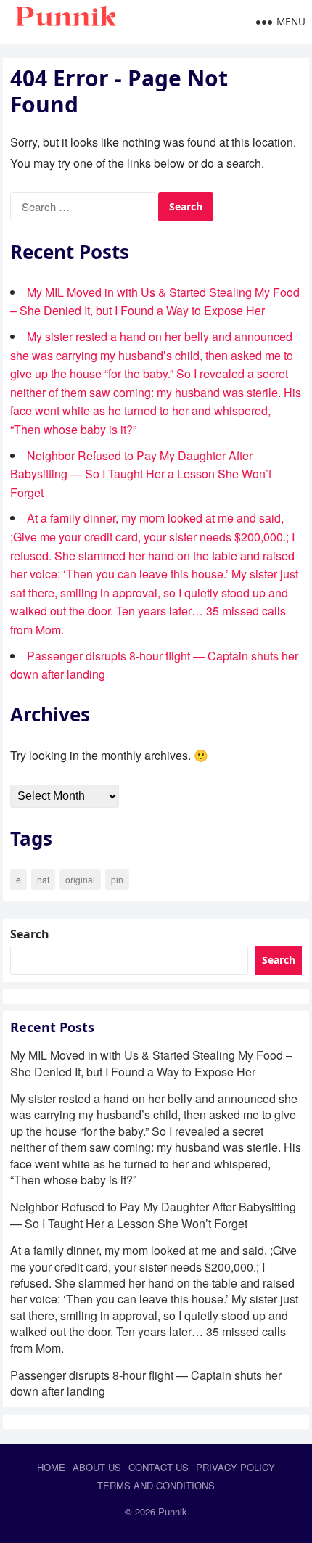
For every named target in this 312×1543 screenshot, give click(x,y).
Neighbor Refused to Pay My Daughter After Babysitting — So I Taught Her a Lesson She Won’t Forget (140, 474)
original (80, 879)
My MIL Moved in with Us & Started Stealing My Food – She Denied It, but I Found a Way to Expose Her (151, 1063)
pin (117, 879)
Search (29, 934)
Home (51, 1467)
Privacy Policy (235, 1467)
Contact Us (158, 1467)
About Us (97, 1467)
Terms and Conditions (156, 1485)
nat (43, 879)
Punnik (172, 1511)
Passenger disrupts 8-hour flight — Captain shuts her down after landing (146, 1383)
